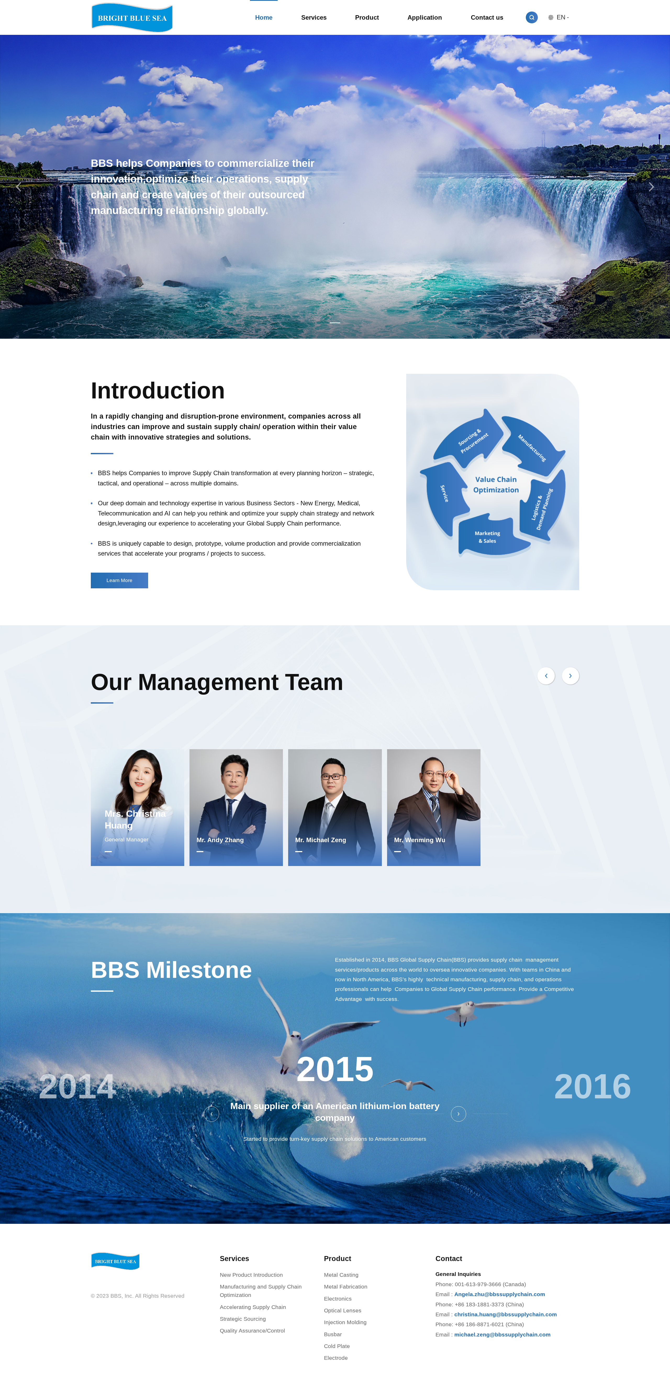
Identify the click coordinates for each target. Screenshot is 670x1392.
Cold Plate (337, 1346)
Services (314, 17)
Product (367, 17)
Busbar (333, 1334)
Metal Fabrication (345, 1287)
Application (424, 17)
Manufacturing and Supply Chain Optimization (261, 1291)
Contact (449, 1259)
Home (263, 17)
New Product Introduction (251, 1275)
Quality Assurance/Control (252, 1331)
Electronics (338, 1299)
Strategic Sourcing (243, 1319)
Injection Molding (345, 1322)
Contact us (487, 17)
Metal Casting (341, 1275)
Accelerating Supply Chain (253, 1307)
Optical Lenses (342, 1310)
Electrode (336, 1358)
